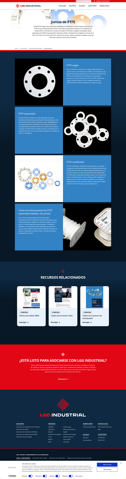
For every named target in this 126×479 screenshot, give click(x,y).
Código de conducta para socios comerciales (79, 458)
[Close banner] (120, 463)
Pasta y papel (67, 439)
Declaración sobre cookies (40, 458)
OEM (49, 442)
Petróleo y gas (67, 427)
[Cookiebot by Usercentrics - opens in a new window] (12, 476)
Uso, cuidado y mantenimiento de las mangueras (32, 455)
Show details (79, 476)
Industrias (72, 6)
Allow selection (107, 469)
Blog (99, 429)
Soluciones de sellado (22, 429)
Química (50, 432)
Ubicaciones (101, 440)
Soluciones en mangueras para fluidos (26, 434)
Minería (50, 439)
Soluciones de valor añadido (24, 437)
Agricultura (51, 429)
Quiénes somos (104, 6)
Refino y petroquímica (69, 429)
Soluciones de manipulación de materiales (28, 427)
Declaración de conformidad (57, 458)
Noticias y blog (103, 423)
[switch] (45, 476)
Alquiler (65, 432)
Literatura (85, 438)
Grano (50, 437)
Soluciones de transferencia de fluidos (26, 432)
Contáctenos (92, 6)
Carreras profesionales (103, 1)
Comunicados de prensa (104, 427)
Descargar (22, 322)
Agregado (51, 427)
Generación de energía (69, 434)
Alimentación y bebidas (54, 434)
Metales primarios (68, 437)
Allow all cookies (107, 464)
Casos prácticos (87, 440)
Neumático (66, 442)
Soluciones (62, 6)
